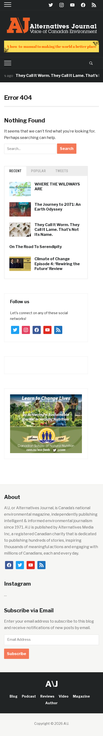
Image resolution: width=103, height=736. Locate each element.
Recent (15, 171)
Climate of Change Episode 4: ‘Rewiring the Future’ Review (57, 264)
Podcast (29, 696)
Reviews (47, 696)
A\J (51, 684)
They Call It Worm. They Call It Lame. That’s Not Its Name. (57, 229)
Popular (38, 171)
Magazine (81, 696)
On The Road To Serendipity (35, 246)
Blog (13, 696)
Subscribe (16, 653)
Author (51, 703)
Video (64, 696)
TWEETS (62, 171)
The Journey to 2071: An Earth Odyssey (57, 207)
